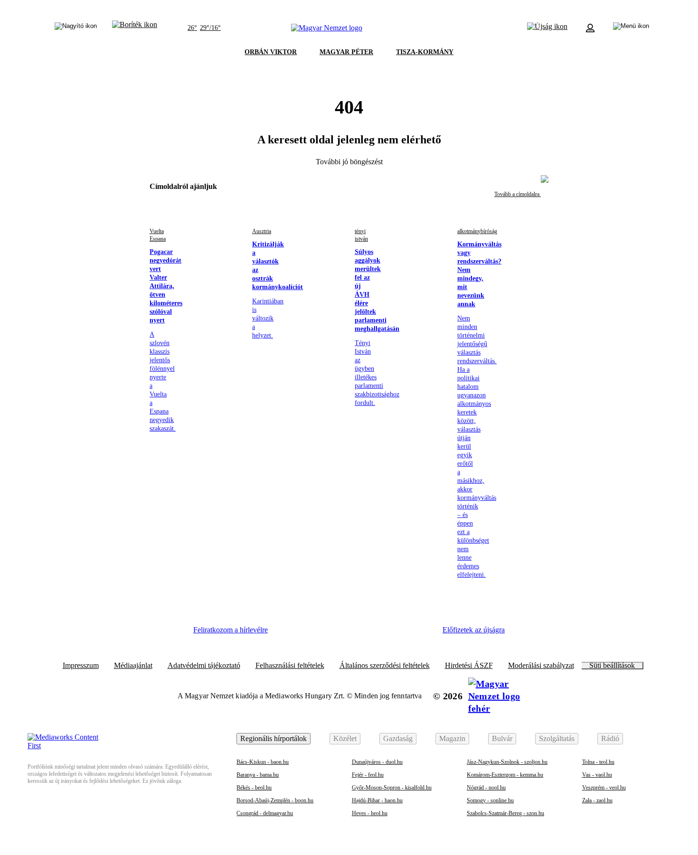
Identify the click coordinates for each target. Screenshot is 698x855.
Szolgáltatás (557, 738)
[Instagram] (316, 633)
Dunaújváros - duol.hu (377, 762)
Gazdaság (398, 738)
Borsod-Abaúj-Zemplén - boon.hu (274, 800)
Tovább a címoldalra (517, 194)
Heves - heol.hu (369, 813)
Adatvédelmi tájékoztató (204, 665)
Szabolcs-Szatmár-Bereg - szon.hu (505, 813)
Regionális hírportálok (273, 738)
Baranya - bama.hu (257, 774)
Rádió (610, 738)
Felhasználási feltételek (289, 665)
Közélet (345, 738)
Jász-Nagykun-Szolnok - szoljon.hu (507, 762)
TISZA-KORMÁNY (424, 52)
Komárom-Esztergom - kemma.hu (505, 774)
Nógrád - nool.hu (486, 787)
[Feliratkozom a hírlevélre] (134, 28)
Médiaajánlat (133, 665)
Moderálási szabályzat (541, 665)
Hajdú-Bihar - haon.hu (377, 800)
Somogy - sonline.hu (490, 800)
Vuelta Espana (158, 235)
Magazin (452, 738)
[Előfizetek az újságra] (547, 28)
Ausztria (261, 231)
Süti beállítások (612, 665)
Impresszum (81, 665)
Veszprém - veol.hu (604, 787)
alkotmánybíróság (477, 231)
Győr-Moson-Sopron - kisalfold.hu (392, 787)
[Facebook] (290, 633)
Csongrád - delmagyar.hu (264, 813)
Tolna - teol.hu (598, 762)
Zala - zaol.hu (597, 800)
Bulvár (502, 738)
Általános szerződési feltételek (385, 665)
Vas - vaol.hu (597, 774)
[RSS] (420, 633)
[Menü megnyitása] (631, 28)
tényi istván (361, 235)
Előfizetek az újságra (474, 630)
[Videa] (368, 633)
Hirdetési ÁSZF (469, 665)
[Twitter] (342, 633)
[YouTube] (394, 633)
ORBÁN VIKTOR (271, 52)
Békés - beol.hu (254, 787)
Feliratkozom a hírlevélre (230, 630)
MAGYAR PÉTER (346, 52)
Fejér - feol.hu (368, 774)
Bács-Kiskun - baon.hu (262, 762)
